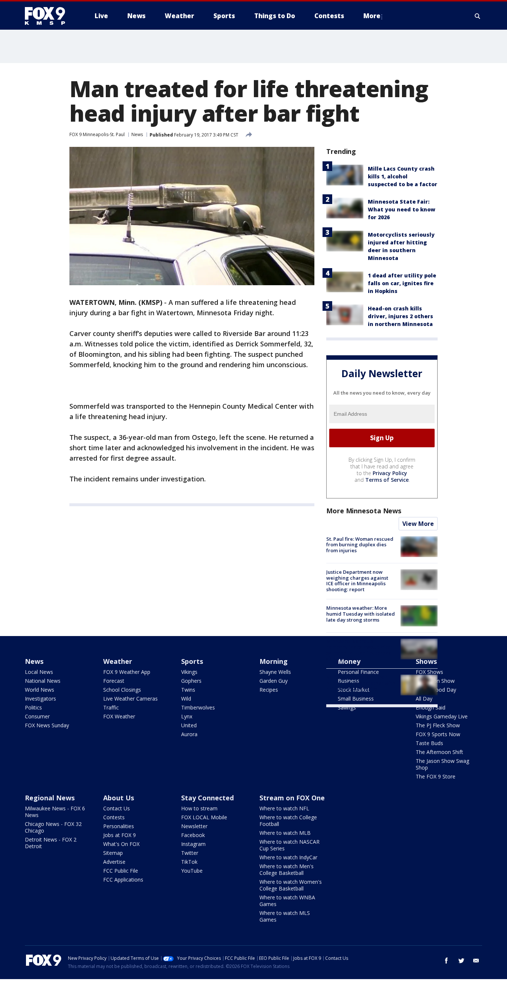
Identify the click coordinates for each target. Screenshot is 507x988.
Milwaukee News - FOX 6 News (55, 812)
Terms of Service (387, 479)
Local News (39, 671)
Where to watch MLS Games (284, 916)
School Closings (122, 689)
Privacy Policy (390, 473)
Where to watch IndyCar (288, 857)
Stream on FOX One (292, 797)
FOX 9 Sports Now (438, 734)
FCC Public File (120, 870)
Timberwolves (198, 707)
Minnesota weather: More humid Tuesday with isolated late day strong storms (360, 614)
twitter (461, 960)
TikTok (189, 861)
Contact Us (116, 808)
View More (418, 524)
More (371, 15)
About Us (118, 797)
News (137, 134)
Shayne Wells (275, 671)
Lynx (186, 716)
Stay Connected (207, 797)
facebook (446, 960)
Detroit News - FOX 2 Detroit (50, 843)
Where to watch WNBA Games (287, 901)
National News (42, 680)
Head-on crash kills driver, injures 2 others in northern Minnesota (400, 316)
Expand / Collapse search (477, 16)
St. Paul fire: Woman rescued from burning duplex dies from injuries (359, 545)
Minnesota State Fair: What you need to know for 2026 (401, 209)
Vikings (189, 671)
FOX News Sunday (47, 725)
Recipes (268, 689)
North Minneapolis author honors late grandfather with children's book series (360, 683)
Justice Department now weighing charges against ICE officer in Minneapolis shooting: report (357, 581)
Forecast (113, 680)
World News (39, 689)
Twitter (189, 852)
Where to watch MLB (285, 832)
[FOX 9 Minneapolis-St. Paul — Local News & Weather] (49, 16)
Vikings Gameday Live (442, 716)
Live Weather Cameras (130, 698)
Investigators (40, 698)
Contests (114, 817)
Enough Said (430, 707)
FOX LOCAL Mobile (204, 817)
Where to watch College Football (288, 820)
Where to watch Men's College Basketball (286, 869)
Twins (188, 689)
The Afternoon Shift (439, 751)
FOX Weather (119, 716)
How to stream (199, 808)
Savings (347, 707)
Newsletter (194, 826)
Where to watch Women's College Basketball (290, 885)
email (476, 960)
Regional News (50, 797)
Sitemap (113, 852)
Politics (33, 707)
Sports (192, 661)
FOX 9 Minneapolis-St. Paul (97, 134)
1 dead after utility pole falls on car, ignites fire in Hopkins (402, 283)
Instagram (193, 843)
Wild (186, 698)
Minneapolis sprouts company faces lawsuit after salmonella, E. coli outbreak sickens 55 (359, 650)
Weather (117, 661)
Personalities (118, 826)
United (189, 725)
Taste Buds (429, 743)
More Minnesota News (363, 510)
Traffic (111, 707)
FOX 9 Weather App (126, 671)
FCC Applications (123, 879)
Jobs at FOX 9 (119, 835)
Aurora (189, 734)
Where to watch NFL (284, 808)
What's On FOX (121, 843)
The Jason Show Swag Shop (442, 764)
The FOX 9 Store (435, 776)
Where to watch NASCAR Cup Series (289, 845)
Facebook (193, 835)
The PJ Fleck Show (438, 725)
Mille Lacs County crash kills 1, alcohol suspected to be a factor (402, 176)
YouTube (192, 870)
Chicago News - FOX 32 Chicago (53, 827)
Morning (273, 661)
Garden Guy (273, 680)
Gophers (191, 680)
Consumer (37, 716)
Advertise (114, 861)
